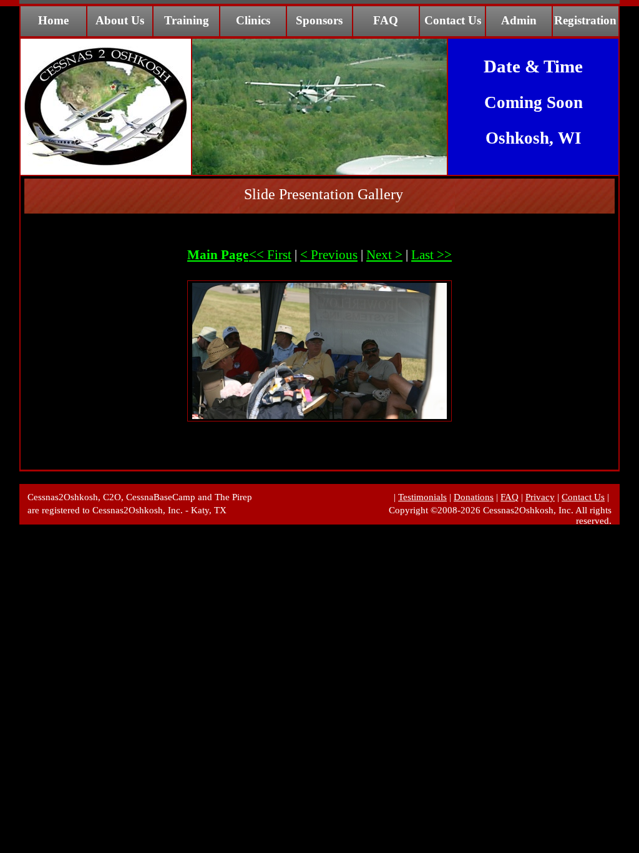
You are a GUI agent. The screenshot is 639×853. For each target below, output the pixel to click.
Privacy (540, 497)
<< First (270, 254)
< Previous (329, 254)
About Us (119, 20)
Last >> (431, 254)
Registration (585, 20)
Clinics (253, 20)
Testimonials (422, 497)
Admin (519, 20)
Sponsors (319, 20)
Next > (384, 254)
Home (53, 20)
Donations (474, 497)
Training (186, 20)
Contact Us (452, 20)
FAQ (385, 20)
